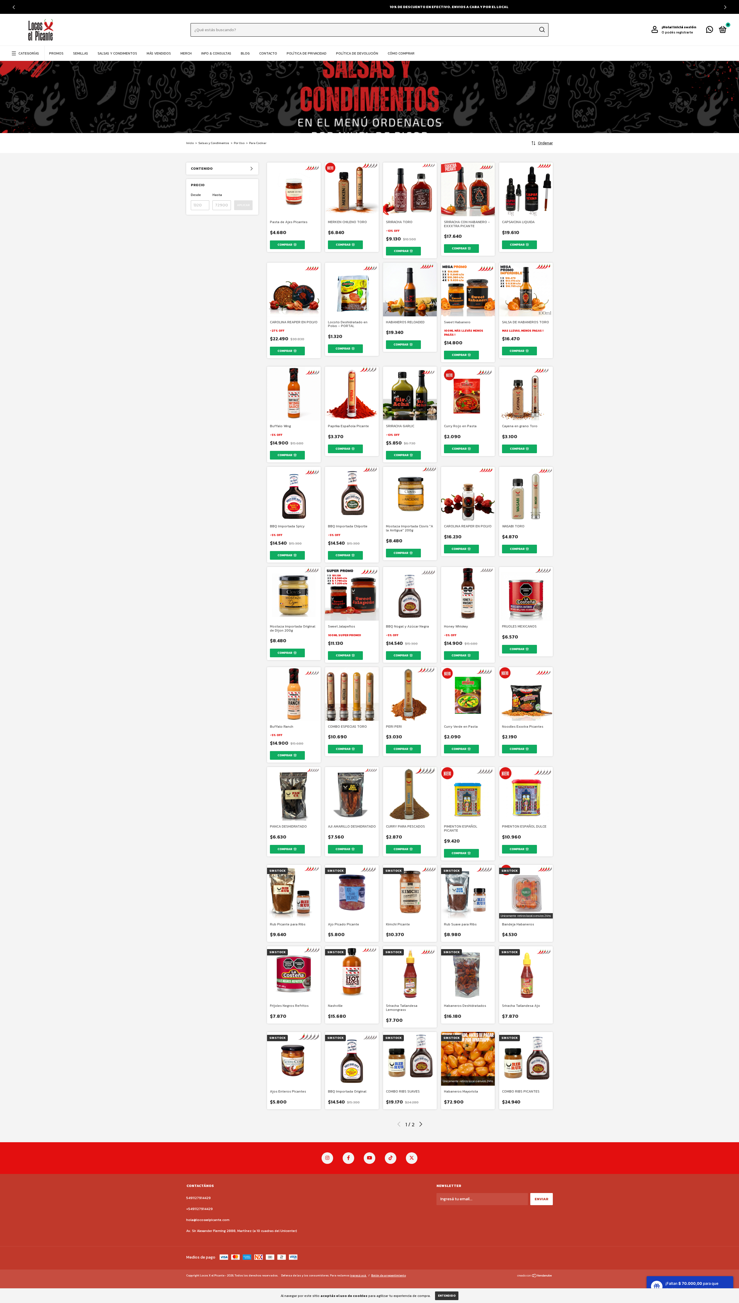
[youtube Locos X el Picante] (369, 1158)
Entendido (447, 1295)
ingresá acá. (358, 1275)
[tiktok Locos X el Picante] (390, 1158)
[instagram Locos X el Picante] (327, 1158)
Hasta (217, 194)
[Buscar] (541, 30)
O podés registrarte (677, 32)
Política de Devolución (357, 53)
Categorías (28, 53)
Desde (196, 194)
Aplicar (243, 205)
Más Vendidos (159, 53)
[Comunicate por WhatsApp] (709, 30)
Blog (245, 53)
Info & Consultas (216, 53)
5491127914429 (198, 1198)
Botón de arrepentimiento (388, 1275)
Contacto (268, 53)
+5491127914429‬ (199, 1208)
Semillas (80, 53)
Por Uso (239, 143)
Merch (186, 53)
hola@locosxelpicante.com (207, 1219)
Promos (56, 53)
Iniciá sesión (684, 27)
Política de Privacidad (306, 53)
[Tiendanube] (535, 1276)
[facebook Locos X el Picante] (348, 1158)
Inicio (190, 143)
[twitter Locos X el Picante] (411, 1158)
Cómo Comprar (401, 53)
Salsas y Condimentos (117, 53)
